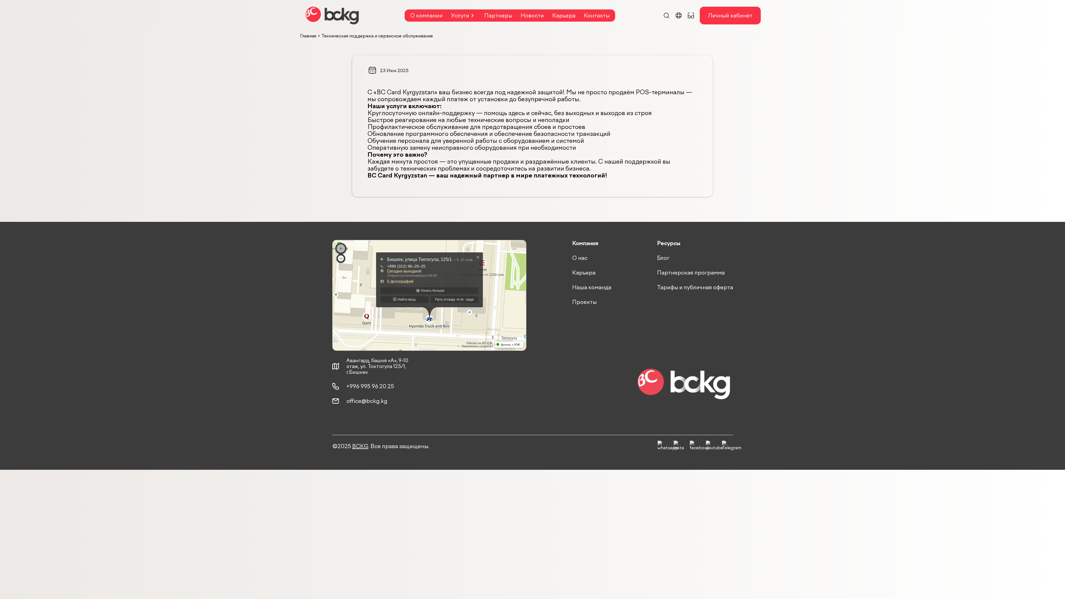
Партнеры (498, 15)
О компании (426, 15)
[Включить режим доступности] (691, 15)
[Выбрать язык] (678, 15)
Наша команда (591, 287)
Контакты (597, 15)
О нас (579, 258)
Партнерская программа (691, 272)
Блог (663, 258)
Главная (308, 36)
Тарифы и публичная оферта (695, 287)
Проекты (584, 302)
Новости (532, 15)
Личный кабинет (730, 15)
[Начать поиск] (666, 15)
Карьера (563, 15)
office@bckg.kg (366, 401)
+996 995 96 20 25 (370, 386)
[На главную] (332, 16)
